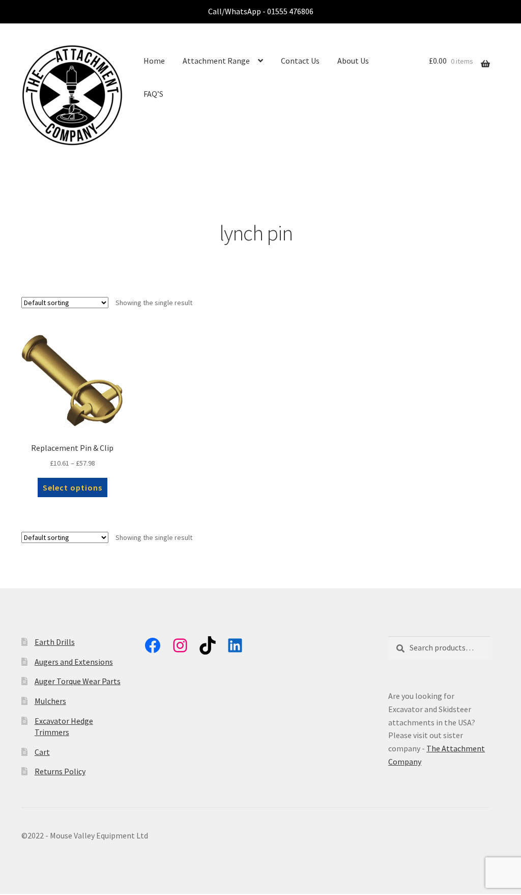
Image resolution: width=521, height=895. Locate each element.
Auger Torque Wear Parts (78, 681)
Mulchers (50, 701)
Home (154, 61)
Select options (72, 487)
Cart (42, 752)
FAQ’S (153, 94)
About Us (353, 61)
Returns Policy (60, 771)
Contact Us (300, 61)
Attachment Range (216, 61)
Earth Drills (55, 642)
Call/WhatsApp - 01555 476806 (260, 11)
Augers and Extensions (74, 662)
